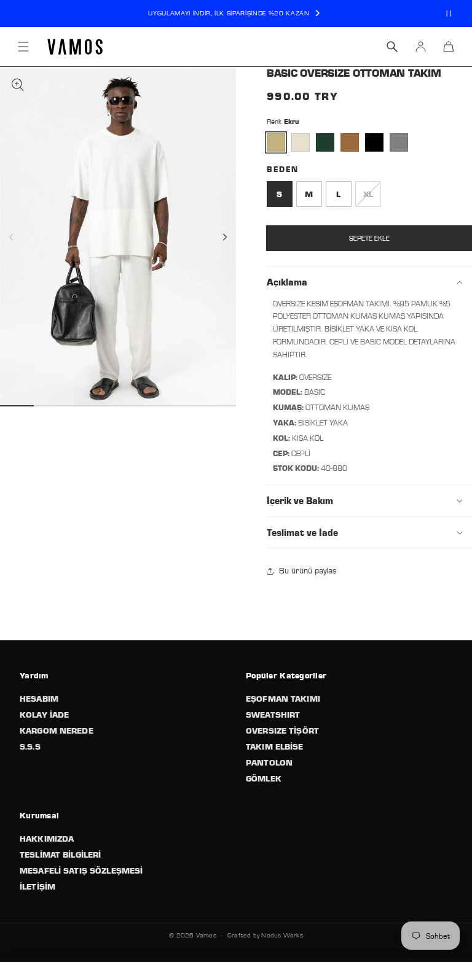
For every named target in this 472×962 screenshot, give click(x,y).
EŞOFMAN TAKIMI (283, 699)
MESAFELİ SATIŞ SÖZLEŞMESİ (81, 870)
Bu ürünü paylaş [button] (308, 570)
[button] (23, 46)
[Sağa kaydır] (214, 237)
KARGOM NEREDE (56, 730)
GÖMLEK (263, 778)
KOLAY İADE (44, 715)
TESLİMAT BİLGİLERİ (60, 854)
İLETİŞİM (37, 886)
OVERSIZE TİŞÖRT (282, 730)
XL (372, 198)
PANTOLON (269, 762)
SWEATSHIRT (273, 715)
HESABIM (39, 699)
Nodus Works (281, 935)
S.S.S (30, 746)
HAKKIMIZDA (47, 839)
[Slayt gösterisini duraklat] (448, 13)
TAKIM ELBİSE (275, 746)
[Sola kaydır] (22, 237)
